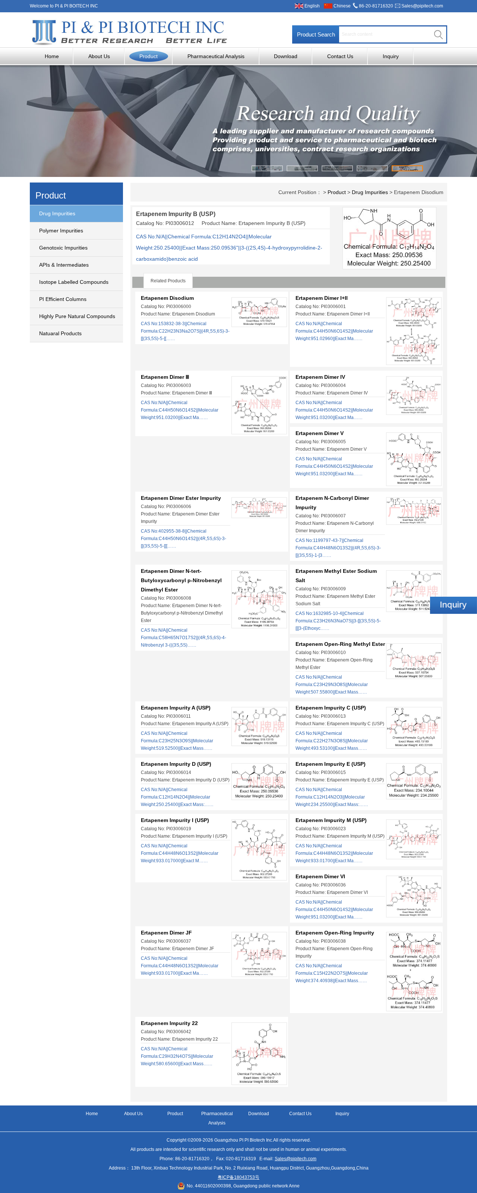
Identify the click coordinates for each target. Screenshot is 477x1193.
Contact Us (340, 56)
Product (148, 56)
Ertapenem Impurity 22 (169, 1023)
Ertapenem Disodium (167, 298)
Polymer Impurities (61, 231)
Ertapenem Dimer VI (320, 876)
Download (285, 56)
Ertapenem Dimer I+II (322, 298)
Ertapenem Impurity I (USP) (175, 820)
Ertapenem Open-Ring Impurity (335, 933)
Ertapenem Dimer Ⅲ (165, 377)
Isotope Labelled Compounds (73, 282)
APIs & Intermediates (64, 265)
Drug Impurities (57, 213)
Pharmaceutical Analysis (215, 56)
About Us (99, 56)
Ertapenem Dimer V (320, 433)
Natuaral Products (60, 333)
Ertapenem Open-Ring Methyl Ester (340, 644)
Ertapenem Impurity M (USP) (331, 820)
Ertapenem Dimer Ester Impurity (181, 498)
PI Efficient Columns (62, 299)
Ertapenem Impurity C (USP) (331, 708)
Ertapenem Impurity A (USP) (176, 708)
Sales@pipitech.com (422, 6)
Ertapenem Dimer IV (320, 377)
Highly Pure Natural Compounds (77, 316)
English (312, 6)
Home (52, 56)
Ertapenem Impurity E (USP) (331, 764)
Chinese (342, 6)
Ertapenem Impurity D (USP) (176, 764)
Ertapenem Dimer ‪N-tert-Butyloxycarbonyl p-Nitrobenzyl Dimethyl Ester (181, 580)
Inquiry (391, 56)
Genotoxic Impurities (63, 248)
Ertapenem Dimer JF (166, 933)
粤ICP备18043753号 (238, 1177)
